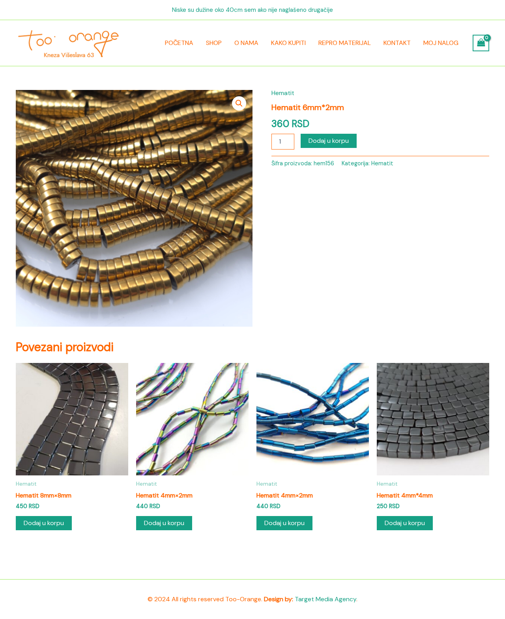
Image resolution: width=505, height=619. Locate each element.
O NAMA (246, 43)
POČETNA (179, 43)
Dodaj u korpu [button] (44, 523)
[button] (239, 103)
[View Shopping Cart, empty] (481, 43)
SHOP (214, 43)
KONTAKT (397, 43)
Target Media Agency (325, 599)
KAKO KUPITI (288, 43)
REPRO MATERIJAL (344, 43)
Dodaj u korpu (329, 141)
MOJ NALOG (440, 43)
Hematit (282, 93)
